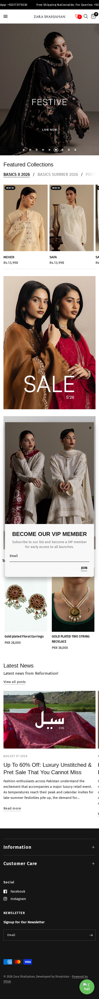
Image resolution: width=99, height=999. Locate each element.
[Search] (86, 16)
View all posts (14, 682)
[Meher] (25, 218)
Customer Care (20, 863)
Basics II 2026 (16, 174)
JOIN (84, 568)
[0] (93, 16)
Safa (53, 257)
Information (17, 847)
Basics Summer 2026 (58, 174)
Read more (12, 808)
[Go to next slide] (89, 610)
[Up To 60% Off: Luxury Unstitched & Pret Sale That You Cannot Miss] (49, 720)
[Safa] (72, 218)
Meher (8, 257)
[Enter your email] (91, 935)
